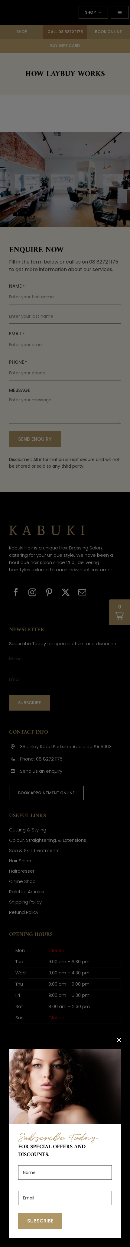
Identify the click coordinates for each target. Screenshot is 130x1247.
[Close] (119, 1040)
